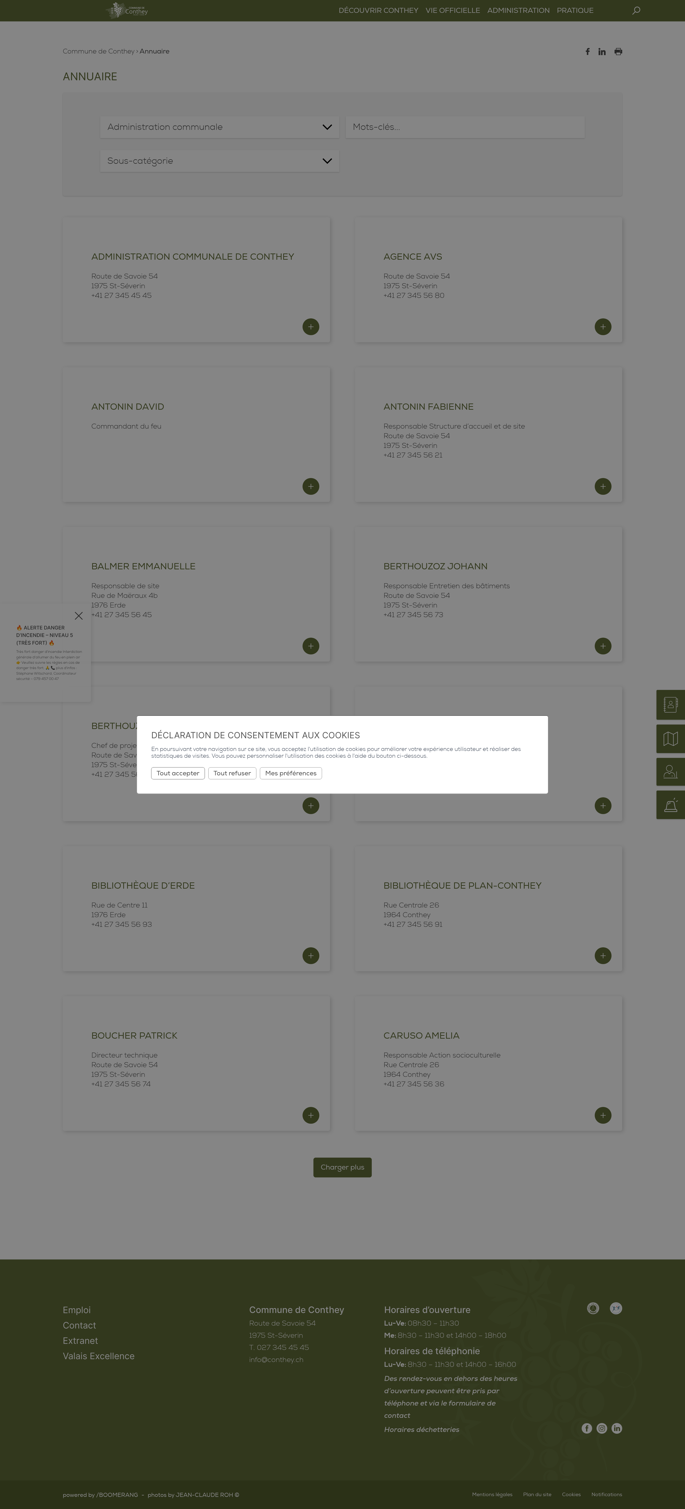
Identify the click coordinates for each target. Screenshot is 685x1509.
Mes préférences (291, 773)
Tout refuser (232, 773)
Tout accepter (178, 773)
